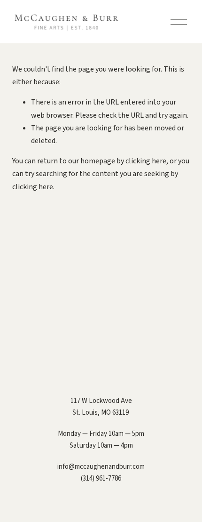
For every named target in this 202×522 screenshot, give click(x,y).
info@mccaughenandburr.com (101, 467)
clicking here (145, 161)
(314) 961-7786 (101, 478)
